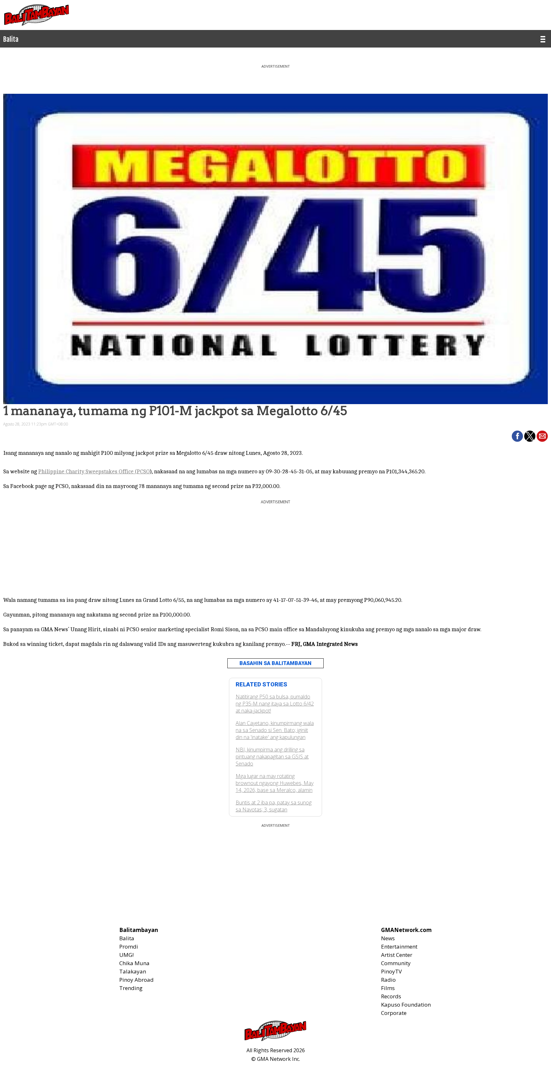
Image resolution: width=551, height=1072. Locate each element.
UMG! (126, 954)
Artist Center (396, 954)
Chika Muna (134, 963)
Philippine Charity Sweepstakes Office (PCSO (94, 472)
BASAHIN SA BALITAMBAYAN (275, 663)
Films (388, 988)
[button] (517, 436)
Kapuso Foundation (406, 1004)
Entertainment (399, 946)
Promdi (128, 946)
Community (396, 963)
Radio (388, 979)
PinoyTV (391, 971)
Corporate (394, 1013)
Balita (126, 938)
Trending (131, 988)
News (388, 938)
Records (391, 996)
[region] (275, 77)
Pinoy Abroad (136, 979)
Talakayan (132, 971)
